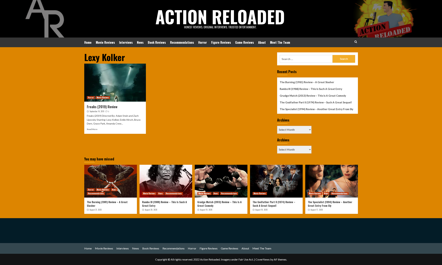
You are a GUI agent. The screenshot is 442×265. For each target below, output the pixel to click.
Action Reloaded (220, 16)
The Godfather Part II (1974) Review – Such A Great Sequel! (316, 102)
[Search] (356, 42)
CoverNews (263, 259)
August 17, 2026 (317, 209)
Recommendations (182, 42)
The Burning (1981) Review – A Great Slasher (307, 82)
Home (88, 42)
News (140, 42)
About (262, 42)
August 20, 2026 (151, 209)
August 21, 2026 (96, 209)
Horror (202, 42)
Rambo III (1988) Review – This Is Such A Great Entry (311, 88)
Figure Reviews (221, 42)
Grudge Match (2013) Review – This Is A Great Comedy (313, 95)
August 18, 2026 (261, 209)
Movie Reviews (105, 42)
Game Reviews (244, 42)
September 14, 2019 (97, 111)
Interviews (126, 42)
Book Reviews (157, 42)
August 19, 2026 (206, 209)
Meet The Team (280, 42)
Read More (92, 129)
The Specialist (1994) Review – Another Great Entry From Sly (316, 109)
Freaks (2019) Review (102, 106)
